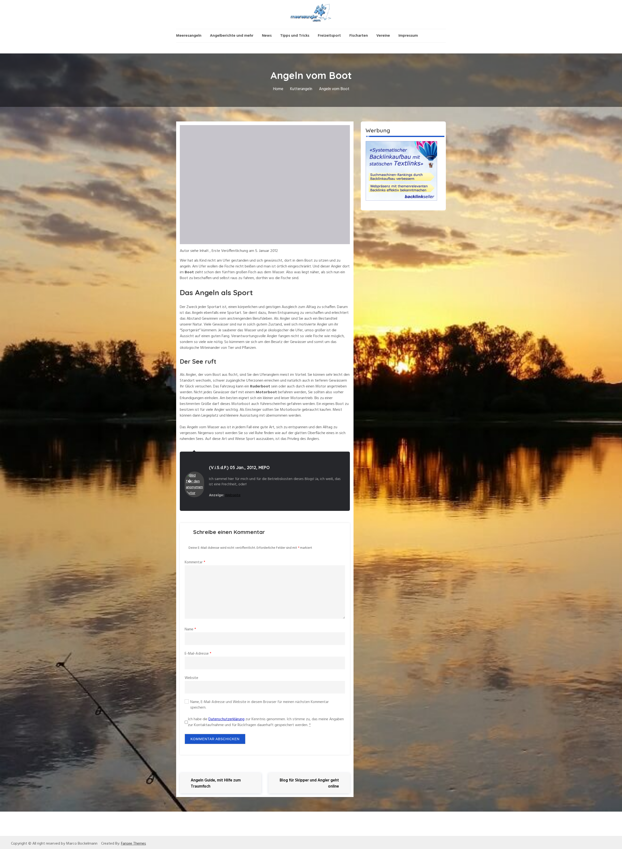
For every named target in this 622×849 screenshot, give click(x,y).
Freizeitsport (329, 36)
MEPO (264, 467)
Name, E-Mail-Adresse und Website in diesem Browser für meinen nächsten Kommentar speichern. (259, 704)
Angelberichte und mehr (231, 36)
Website (191, 678)
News (267, 36)
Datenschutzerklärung (226, 719)
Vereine (383, 36)
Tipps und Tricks (294, 36)
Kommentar (195, 562)
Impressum (408, 36)
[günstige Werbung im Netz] (401, 171)
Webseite (233, 495)
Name (190, 629)
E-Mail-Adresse (198, 654)
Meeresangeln (188, 36)
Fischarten (358, 36)
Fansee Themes (133, 844)
